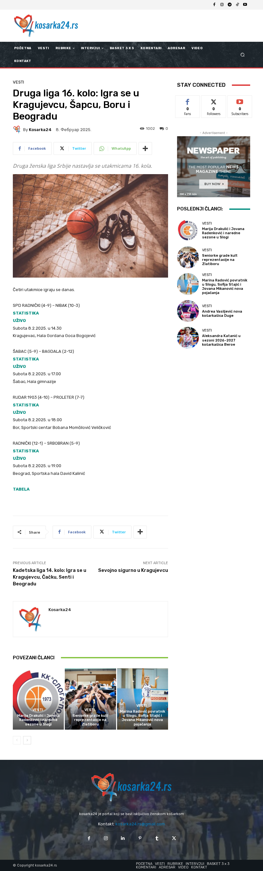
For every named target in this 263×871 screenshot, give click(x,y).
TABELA (21, 489)
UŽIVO (19, 320)
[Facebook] (214, 5)
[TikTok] (237, 5)
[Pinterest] (140, 838)
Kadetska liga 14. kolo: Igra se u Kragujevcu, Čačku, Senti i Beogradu (49, 577)
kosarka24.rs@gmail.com (140, 824)
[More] (145, 148)
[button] (242, 55)
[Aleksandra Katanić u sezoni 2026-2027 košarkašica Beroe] (188, 338)
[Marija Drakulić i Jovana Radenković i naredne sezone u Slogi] (38, 699)
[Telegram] (229, 5)
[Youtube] (245, 5)
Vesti (18, 82)
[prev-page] (17, 740)
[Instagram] (222, 5)
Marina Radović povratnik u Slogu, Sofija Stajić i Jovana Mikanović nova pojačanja (142, 717)
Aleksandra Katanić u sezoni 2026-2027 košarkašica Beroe (221, 340)
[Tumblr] (157, 838)
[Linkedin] (123, 838)
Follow (213, 100)
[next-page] (27, 740)
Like (187, 100)
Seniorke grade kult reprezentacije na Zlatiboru (90, 720)
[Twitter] (174, 838)
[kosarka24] (18, 129)
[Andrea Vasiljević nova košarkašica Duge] (188, 311)
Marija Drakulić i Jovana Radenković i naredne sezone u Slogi (38, 720)
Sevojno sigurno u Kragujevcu (133, 570)
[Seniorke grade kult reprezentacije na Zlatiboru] (90, 699)
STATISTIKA (26, 313)
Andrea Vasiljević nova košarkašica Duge (222, 313)
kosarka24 (40, 130)
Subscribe (240, 100)
